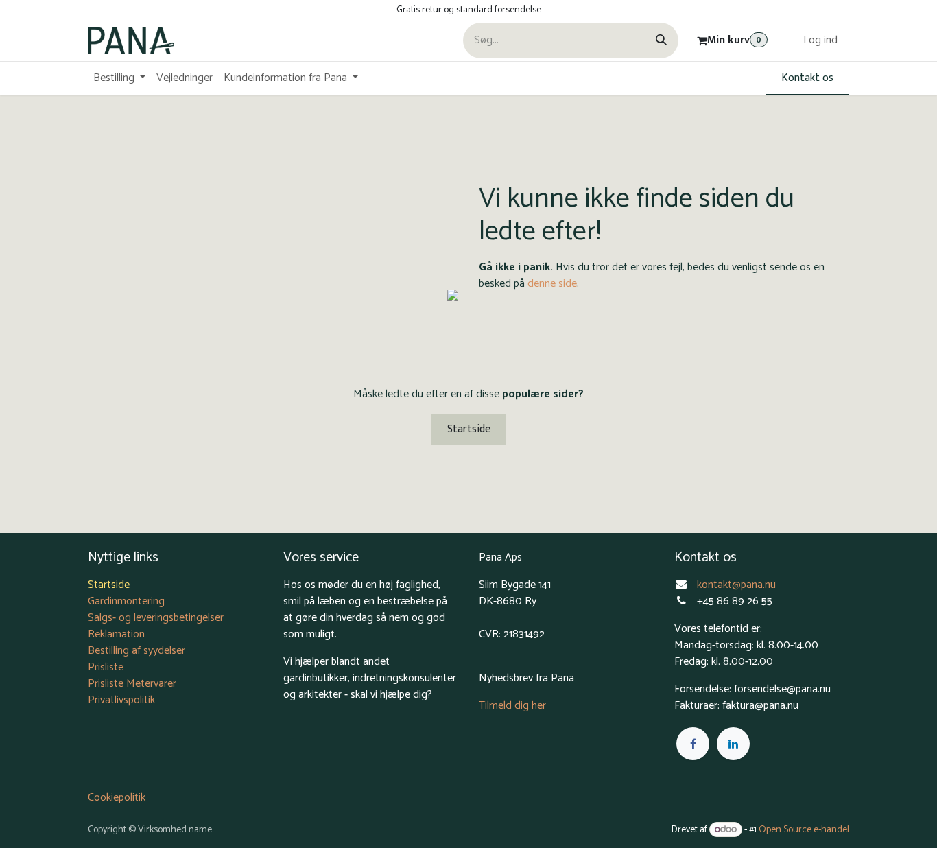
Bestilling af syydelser (136, 650)
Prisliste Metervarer (132, 683)
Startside (468, 429)
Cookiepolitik (116, 797)
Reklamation (116, 634)
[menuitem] (119, 78)
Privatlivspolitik (121, 700)
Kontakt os (807, 78)
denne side (552, 283)
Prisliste (105, 667)
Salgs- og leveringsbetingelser (156, 618)
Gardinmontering (126, 601)
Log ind (820, 40)
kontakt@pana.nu (738, 585)
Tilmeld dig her (512, 705)
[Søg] (661, 40)
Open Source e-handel (804, 830)
